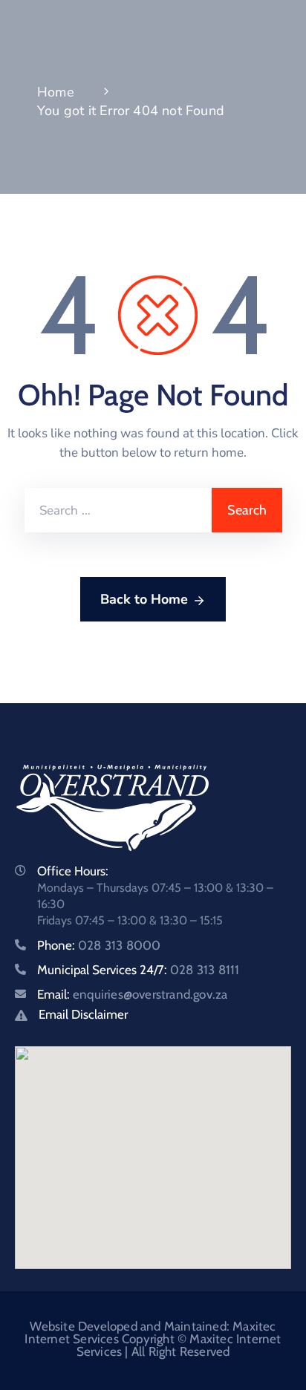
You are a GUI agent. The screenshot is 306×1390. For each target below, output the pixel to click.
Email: (132, 994)
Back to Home (144, 599)
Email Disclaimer (83, 1014)
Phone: (98, 945)
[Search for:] (118, 510)
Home (55, 92)
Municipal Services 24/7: (138, 969)
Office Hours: (72, 871)
